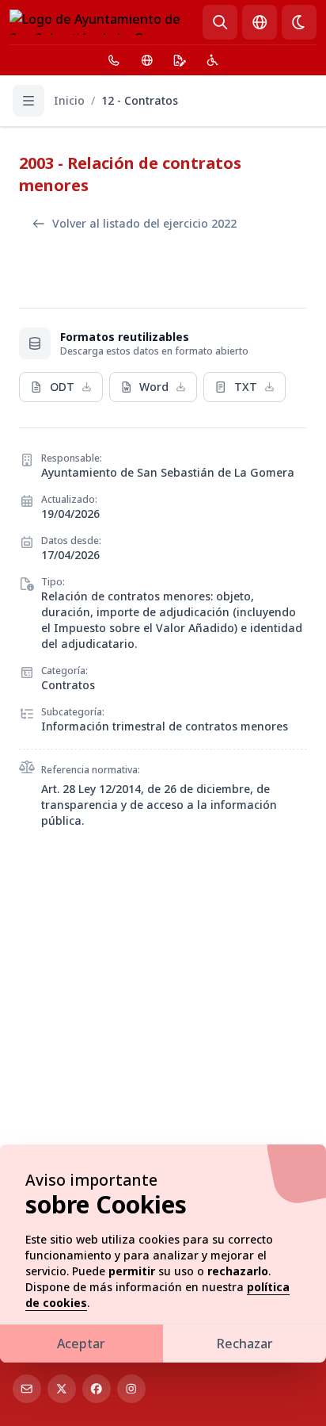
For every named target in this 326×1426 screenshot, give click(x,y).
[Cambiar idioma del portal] (259, 22)
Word (154, 386)
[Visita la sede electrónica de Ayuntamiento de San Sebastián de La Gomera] (179, 60)
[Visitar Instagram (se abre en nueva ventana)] (131, 1388)
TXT (245, 386)
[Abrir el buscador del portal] (220, 22)
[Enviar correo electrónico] (27, 1388)
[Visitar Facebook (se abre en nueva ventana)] (96, 1388)
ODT (62, 386)
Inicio (69, 100)
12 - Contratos (139, 100)
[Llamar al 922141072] (114, 60)
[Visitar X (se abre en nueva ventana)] (61, 1388)
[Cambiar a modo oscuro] (299, 22)
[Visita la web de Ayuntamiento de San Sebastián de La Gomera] (147, 60)
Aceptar (81, 1343)
